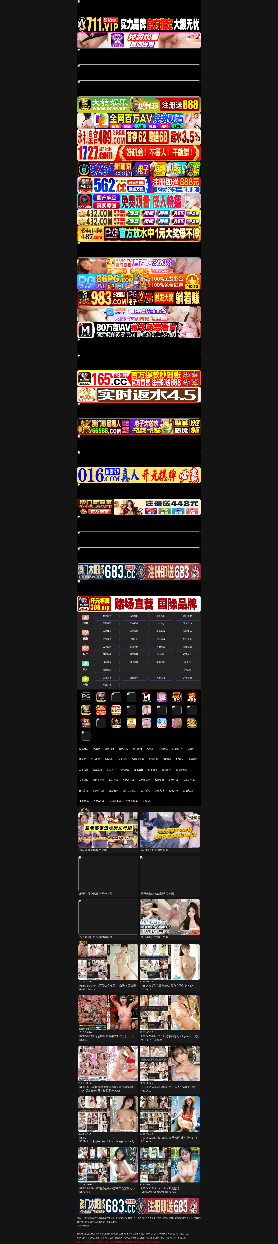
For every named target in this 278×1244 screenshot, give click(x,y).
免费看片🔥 (129, 780)
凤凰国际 (122, 759)
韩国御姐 (134, 631)
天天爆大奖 (98, 790)
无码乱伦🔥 (189, 780)
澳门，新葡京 (129, 790)
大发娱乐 (83, 780)
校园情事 (134, 677)
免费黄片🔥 (132, 800)
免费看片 (145, 790)
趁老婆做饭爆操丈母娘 (93, 850)
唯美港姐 (161, 631)
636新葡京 (144, 780)
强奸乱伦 (134, 615)
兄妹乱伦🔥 (115, 800)
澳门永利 (137, 748)
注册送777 (177, 748)
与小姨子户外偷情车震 (154, 850)
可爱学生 (161, 646)
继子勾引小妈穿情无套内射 (95, 893)
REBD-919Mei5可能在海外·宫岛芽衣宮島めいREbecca (107, 1190)
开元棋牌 (109, 748)
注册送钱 (163, 748)
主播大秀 (83, 769)
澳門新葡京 (98, 780)
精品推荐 (107, 615)
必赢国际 (109, 759)
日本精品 (134, 623)
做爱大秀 (159, 790)
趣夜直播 (138, 769)
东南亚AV (187, 631)
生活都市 (107, 677)
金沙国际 (113, 790)
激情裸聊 (159, 780)
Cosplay (161, 623)
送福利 (191, 748)
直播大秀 (173, 790)
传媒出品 (107, 669)
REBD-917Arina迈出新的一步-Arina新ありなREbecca (168, 1088)
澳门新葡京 (181, 769)
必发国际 (166, 769)
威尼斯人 (83, 748)
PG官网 (97, 748)
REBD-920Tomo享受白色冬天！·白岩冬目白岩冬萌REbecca (107, 987)
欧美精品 (161, 615)
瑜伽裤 (161, 654)
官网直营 (123, 748)
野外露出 (187, 638)
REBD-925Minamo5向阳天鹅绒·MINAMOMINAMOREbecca (160, 1190)
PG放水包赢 (138, 759)
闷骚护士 (187, 654)
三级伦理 (107, 623)
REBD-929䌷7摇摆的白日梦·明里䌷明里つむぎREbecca (169, 1139)
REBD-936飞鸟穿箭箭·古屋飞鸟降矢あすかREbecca (167, 987)
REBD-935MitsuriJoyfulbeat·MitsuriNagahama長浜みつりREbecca (108, 1141)
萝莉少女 (187, 615)
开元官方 (83, 790)
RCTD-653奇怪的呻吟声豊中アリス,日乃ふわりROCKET (108, 1038)
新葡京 (82, 759)
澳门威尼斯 (188, 790)
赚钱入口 (147, 800)
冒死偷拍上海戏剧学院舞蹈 (157, 893)
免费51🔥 (173, 780)
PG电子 (150, 748)
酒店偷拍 (193, 759)
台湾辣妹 (107, 631)
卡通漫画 (107, 662)
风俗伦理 (187, 677)
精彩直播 (167, 759)
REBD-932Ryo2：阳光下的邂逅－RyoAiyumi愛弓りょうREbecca (170, 1038)
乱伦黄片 (111, 769)
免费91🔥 (84, 800)
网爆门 (187, 662)
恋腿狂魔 (187, 646)
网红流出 (161, 638)
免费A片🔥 (99, 800)
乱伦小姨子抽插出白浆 (154, 937)
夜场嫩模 (152, 769)
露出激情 (134, 662)
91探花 (134, 638)
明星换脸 (134, 654)
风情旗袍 (107, 654)
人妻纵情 (161, 677)
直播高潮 (153, 759)
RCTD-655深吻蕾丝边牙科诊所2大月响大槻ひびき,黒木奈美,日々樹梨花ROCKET (107, 1088)
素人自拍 (187, 623)
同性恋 (187, 669)
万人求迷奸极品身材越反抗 (95, 937)
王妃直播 (97, 769)
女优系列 (134, 646)
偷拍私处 (125, 769)
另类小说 (107, 685)
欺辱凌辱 (107, 638)
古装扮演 (107, 646)
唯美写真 (161, 662)
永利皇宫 (113, 780)
